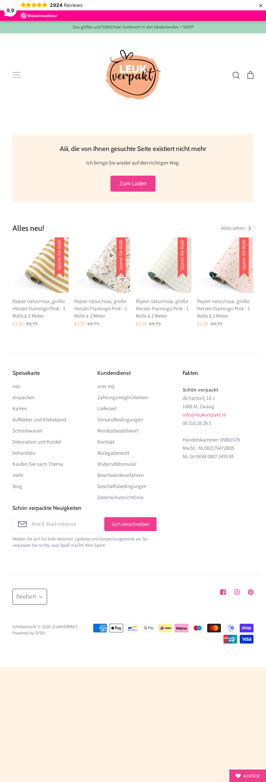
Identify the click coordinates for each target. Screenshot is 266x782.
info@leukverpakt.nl (204, 414)
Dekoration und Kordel (36, 441)
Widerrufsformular (116, 464)
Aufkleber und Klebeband (39, 419)
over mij (106, 386)
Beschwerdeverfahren (120, 475)
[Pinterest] (251, 592)
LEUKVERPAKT (64, 627)
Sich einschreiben (130, 524)
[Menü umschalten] (16, 75)
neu (16, 386)
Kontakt (106, 441)
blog (17, 486)
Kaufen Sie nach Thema (37, 464)
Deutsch (26, 596)
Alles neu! (28, 228)
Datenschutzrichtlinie (120, 497)
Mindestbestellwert (117, 430)
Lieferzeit (107, 408)
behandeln (23, 452)
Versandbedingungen (120, 419)
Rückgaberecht (113, 452)
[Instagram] (237, 592)
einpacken (23, 397)
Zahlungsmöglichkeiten (122, 397)
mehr (18, 475)
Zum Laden (133, 183)
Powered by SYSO (28, 633)
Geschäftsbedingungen (122, 486)
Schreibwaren (27, 430)
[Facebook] (223, 592)
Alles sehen (233, 228)
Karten (19, 408)
